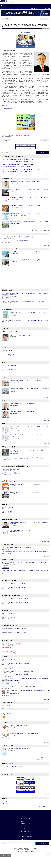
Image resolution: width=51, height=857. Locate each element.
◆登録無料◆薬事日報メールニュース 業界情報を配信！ (16, 135)
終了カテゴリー (25, 839)
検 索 (42, 152)
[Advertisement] (25, 279)
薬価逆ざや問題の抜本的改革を (9, 369)
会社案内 (25, 811)
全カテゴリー (37, 8)
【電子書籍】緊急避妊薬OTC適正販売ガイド (18, 748)
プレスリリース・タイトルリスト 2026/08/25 (13, 587)
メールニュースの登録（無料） (25, 148)
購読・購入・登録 (46, 8)
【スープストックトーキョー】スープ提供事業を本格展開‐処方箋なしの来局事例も (22, 169)
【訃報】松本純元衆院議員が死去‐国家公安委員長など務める (24, 403)
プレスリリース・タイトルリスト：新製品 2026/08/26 (15, 598)
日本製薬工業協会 (8, 108)
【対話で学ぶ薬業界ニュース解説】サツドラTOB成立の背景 (16, 547)
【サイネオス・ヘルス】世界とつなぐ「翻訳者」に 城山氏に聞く (26, 205)
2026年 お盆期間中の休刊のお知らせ (18, 725)
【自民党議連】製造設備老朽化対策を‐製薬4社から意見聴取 (16, 166)
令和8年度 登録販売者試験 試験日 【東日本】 (14, 628)
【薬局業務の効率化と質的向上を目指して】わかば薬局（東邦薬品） (26, 380)
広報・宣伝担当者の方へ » (43, 806)
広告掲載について (25, 823)
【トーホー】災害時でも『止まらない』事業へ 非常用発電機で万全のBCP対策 (29, 189)
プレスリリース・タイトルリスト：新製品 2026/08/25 (15, 602)
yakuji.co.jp (16, 848)
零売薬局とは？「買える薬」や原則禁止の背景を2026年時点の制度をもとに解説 (29, 562)
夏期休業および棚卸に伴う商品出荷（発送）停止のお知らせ (24, 733)
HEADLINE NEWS (9, 22)
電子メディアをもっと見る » (43, 759)
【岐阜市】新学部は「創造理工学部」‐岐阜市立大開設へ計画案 (17, 171)
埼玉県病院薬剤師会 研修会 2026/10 (11, 469)
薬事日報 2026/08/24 (7, 511)
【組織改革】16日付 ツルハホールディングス (13, 331)
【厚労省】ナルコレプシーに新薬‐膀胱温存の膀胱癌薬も (15, 161)
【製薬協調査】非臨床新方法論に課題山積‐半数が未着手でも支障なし (19, 159)
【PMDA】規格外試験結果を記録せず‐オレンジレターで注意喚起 (17, 164)
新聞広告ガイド (6, 803)
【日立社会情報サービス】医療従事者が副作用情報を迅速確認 (24, 181)
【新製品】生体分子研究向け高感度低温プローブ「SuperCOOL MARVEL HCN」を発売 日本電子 (25, 320)
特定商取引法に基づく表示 (25, 836)
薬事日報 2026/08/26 (7, 507)
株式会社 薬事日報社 (25, 849)
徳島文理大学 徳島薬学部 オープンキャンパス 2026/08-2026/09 (26, 484)
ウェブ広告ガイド (6, 801)
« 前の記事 (6, 18)
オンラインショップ (7, 649)
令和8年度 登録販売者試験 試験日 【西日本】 (14, 632)
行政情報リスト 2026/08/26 (9, 613)
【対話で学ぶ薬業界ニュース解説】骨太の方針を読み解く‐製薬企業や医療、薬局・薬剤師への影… (25, 551)
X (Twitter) (9, 713)
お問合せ (25, 828)
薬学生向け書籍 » (45, 541)
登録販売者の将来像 (7, 350)
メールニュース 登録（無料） (9, 653)
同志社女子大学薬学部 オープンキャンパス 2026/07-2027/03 (25, 492)
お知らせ (25, 826)
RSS (8, 717)
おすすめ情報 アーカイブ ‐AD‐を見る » (40, 230)
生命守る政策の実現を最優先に (9, 365)
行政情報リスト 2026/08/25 (9, 617)
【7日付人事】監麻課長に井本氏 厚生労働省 (20, 335)
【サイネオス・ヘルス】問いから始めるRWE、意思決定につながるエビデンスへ (29, 197)
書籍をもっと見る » (45, 757)
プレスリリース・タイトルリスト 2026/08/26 (13, 583)
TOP (3, 22)
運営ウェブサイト (25, 821)
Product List (25, 816)
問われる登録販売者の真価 (8, 354)
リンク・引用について (25, 834)
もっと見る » (46, 174)
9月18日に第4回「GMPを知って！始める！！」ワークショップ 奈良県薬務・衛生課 (22, 458)
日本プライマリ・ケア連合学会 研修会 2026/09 (14, 473)
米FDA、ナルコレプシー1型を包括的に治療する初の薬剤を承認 (25, 260)
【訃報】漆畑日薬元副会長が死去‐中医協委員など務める (23, 411)
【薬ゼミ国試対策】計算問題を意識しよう (20, 530)
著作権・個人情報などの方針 (25, 831)
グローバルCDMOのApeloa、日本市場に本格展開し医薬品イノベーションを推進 (29, 221)
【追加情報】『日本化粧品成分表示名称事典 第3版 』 (15, 766)
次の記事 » (45, 18)
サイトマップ (25, 813)
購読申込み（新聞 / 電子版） (9, 645)
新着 (32, 8)
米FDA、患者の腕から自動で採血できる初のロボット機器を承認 (25, 252)
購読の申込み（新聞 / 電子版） (25, 145)
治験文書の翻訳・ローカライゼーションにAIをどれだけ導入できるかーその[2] (28, 213)
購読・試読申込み (25, 818)
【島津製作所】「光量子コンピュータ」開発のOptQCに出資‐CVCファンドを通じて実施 (23, 301)
